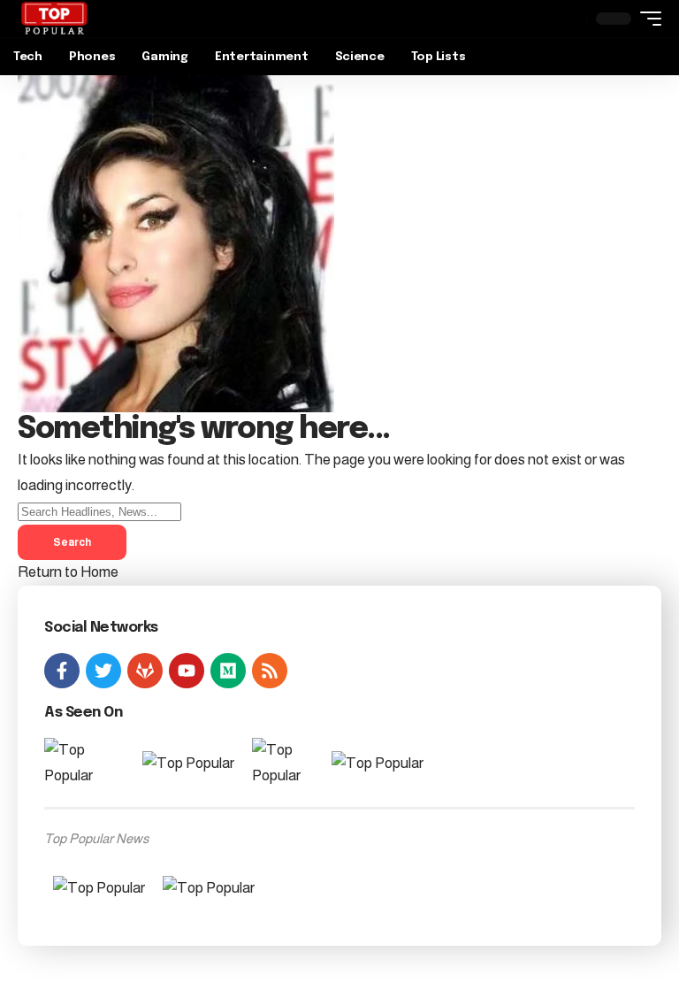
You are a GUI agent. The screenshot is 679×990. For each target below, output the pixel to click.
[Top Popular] (54, 18)
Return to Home (68, 572)
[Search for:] (99, 511)
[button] (646, 19)
